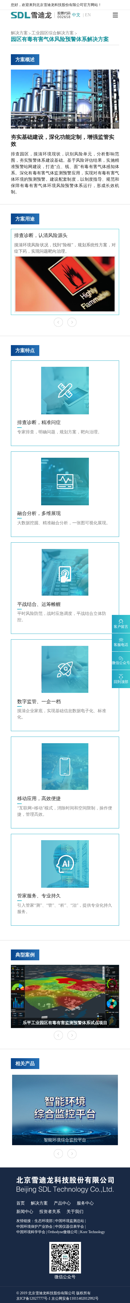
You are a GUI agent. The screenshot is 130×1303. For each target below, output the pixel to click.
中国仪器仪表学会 (69, 1226)
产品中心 (62, 1203)
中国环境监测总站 (69, 1221)
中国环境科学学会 (30, 1232)
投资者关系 (49, 1211)
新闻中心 (24, 1211)
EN (88, 15)
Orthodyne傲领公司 (63, 1232)
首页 (20, 1203)
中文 (76, 15)
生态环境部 (43, 1221)
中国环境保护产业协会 (34, 1226)
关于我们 (75, 1211)
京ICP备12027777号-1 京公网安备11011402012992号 (57, 1298)
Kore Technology (92, 1232)
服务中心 (85, 1203)
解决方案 (39, 1203)
